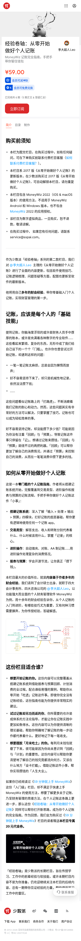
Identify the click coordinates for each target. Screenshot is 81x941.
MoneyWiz (17, 211)
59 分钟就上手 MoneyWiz (52, 782)
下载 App (10, 921)
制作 (27, 125)
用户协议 (66, 921)
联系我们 (24, 921)
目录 (18, 125)
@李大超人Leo (20, 265)
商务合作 (38, 921)
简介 (9, 125)
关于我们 (52, 921)
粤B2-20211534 (19, 933)
